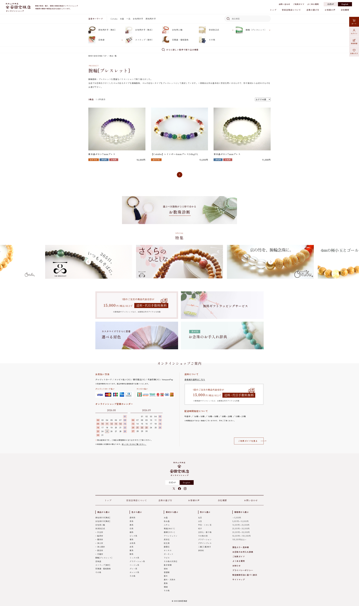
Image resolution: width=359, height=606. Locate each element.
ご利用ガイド (299, 4)
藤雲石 (167, 546)
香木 (166, 576)
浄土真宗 (101, 546)
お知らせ (236, 565)
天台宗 (100, 532)
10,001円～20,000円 (240, 525)
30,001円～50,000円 (241, 532)
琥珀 (166, 568)
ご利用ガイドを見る (248, 440)
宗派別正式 (214, 29)
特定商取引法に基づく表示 (244, 574)
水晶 (122, 18)
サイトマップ (238, 579)
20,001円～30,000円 (241, 528)
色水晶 (167, 521)
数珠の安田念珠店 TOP (97, 56)
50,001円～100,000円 (241, 535)
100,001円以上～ (239, 539)
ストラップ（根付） (144, 39)
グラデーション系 (137, 561)
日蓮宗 (100, 554)
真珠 (166, 583)
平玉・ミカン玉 (205, 525)
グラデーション (205, 539)
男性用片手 (151, 18)
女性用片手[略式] (102, 521)
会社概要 (345, 9)
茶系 (132, 521)
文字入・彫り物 (205, 532)
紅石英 (167, 543)
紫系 (132, 554)
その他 (212, 39)
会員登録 (354, 43)
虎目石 (167, 539)
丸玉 (200, 517)
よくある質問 (313, 4)
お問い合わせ (284, 4)
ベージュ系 (134, 565)
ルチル (167, 525)
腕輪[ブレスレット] (103, 557)
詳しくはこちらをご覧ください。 (134, 444)
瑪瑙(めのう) (169, 528)
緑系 (132, 532)
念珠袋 (101, 39)
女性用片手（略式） (144, 29)
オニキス (168, 550)
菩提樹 (167, 572)
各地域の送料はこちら (194, 379)
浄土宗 (100, 543)
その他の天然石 (170, 561)
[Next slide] (270, 262)
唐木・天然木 (169, 579)
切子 (200, 528)
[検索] (228, 19)
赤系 (132, 546)
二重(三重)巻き (204, 546)
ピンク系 (133, 535)
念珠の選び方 (312, 9)
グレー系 (133, 568)
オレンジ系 (134, 572)
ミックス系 (134, 557)
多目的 (201, 550)
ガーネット (168, 554)
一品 (128, 18)
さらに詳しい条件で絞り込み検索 (182, 49)
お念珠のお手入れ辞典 (242, 551)
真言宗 (100, 550)
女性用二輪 (177, 29)
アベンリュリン (170, 535)
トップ (273, 9)
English (345, 4)
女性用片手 (138, 18)
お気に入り (354, 53)
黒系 (132, 525)
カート (354, 23)
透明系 (132, 517)
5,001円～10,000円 (240, 521)
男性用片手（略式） (107, 29)
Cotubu (114, 18)
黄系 (132, 550)
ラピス (167, 557)
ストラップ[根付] (102, 565)
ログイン (354, 33)
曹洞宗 (100, 539)
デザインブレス (205, 543)
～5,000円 (236, 517)
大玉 (200, 521)
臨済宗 (100, 535)
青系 (132, 539)
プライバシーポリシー (242, 570)
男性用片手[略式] (102, 517)
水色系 (132, 543)
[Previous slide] (88, 262)
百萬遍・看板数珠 (180, 39)
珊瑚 (166, 587)
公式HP (330, 4)
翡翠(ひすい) (169, 532)
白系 (132, 528)
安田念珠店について (291, 9)
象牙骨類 (168, 565)
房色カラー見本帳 (240, 547)
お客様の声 (330, 9)
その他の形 (203, 535)
